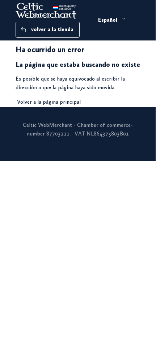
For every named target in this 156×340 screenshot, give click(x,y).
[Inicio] (55, 11)
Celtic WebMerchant (47, 125)
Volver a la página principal (49, 102)
